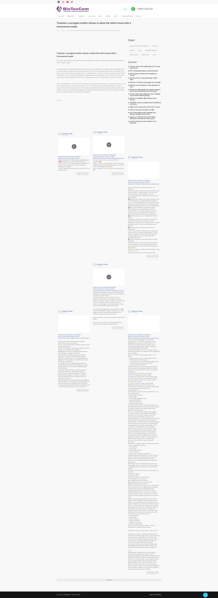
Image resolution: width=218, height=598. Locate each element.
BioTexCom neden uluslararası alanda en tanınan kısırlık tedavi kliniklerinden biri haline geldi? (145, 90)
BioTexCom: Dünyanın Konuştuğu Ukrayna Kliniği (145, 82)
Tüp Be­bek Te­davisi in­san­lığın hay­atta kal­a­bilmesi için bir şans (145, 103)
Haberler (59, 100)
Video (154, 55)
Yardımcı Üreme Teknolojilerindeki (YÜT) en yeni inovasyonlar (145, 67)
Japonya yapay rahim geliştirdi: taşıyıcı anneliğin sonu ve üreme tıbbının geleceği (145, 94)
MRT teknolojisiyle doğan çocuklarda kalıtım (144, 71)
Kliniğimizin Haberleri (151, 50)
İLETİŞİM (138, 16)
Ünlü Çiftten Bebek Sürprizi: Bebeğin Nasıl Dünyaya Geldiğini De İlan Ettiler (143, 113)
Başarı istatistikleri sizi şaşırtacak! (139, 46)
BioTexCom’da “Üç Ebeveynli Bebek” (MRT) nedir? (143, 78)
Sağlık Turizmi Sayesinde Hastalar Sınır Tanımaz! (145, 107)
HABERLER (81, 16)
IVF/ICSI (140, 50)
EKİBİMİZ (108, 16)
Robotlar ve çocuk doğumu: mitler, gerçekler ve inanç (145, 86)
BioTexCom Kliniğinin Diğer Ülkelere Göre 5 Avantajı (143, 99)
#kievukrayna (85, 160)
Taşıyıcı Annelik (134, 55)
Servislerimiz (92, 16)
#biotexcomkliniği (111, 158)
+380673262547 (144, 8)
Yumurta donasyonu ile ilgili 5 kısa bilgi (142, 110)
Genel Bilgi (155, 46)
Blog (64, 30)
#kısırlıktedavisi (69, 156)
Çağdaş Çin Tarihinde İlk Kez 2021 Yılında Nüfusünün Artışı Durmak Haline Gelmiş (143, 117)
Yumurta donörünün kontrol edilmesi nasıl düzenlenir (143, 122)
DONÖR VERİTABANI (127, 16)
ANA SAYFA (61, 16)
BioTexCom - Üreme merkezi (72, 594)
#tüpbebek (77, 156)
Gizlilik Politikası (156, 594)
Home (58, 30)
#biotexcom (61, 156)
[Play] (74, 146)
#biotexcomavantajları (99, 158)
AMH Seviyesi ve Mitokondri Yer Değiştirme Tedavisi (143, 74)
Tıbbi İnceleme (145, 55)
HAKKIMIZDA (70, 16)
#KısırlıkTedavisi (104, 155)
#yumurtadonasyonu (64, 158)
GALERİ (115, 16)
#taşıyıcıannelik (74, 158)
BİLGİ (100, 16)
